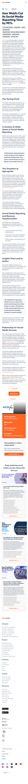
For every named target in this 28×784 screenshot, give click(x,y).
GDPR (3, 756)
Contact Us (4, 663)
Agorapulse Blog (6, 691)
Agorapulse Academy (7, 693)
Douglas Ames (15, 83)
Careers (4, 666)
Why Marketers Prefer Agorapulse (10, 636)
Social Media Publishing (7, 645)
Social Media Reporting (7, 648)
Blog (6, 9)
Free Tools (4, 689)
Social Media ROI (6, 650)
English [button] (5, 772)
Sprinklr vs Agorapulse (7, 634)
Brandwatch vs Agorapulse (8, 632)
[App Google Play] (5, 709)
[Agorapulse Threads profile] (12, 764)
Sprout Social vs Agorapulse (8, 627)
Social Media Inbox (6, 643)
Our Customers (5, 664)
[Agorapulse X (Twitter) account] (16, 764)
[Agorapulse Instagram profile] (7, 764)
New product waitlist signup (8, 656)
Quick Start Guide (6, 677)
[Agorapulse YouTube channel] (21, 764)
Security (4, 758)
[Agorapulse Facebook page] (3, 764)
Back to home (14, 393)
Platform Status (5, 680)
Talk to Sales (5, 682)
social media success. (8, 372)
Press (3, 668)
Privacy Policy (5, 753)
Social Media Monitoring (7, 647)
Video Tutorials (5, 696)
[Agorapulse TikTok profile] (12, 767)
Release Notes (5, 695)
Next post (13, 399)
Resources (4, 702)
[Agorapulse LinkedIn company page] (7, 767)
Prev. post (15, 388)
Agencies (14, 9)
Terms (3, 751)
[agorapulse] (5, 2)
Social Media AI (5, 654)
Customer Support (6, 679)
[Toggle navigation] (26, 2)
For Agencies (5, 652)
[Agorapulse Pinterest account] (3, 767)
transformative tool (11, 341)
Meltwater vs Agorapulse (8, 631)
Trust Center (5, 700)
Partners (4, 670)
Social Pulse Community (7, 698)
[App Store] (5, 712)
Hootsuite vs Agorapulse (7, 629)
